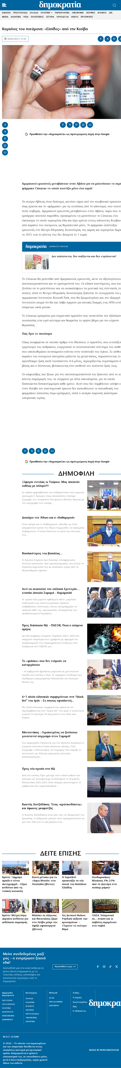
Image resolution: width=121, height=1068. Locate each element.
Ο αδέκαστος (79, 1011)
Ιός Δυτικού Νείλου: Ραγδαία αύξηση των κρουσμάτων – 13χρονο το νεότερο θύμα (75, 922)
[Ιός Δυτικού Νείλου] (75, 906)
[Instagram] (104, 966)
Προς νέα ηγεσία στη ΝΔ (38, 769)
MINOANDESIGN (109, 1050)
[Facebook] (101, 39)
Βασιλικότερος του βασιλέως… (42, 553)
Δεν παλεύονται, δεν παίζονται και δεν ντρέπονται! (84, 256)
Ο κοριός (77, 998)
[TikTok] (110, 966)
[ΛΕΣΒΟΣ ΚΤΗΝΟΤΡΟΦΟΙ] (45, 906)
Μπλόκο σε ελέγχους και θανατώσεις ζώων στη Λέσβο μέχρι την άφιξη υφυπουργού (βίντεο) (45, 922)
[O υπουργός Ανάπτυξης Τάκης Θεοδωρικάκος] (105, 868)
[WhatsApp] (5, 146)
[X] (107, 39)
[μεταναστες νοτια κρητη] (15, 868)
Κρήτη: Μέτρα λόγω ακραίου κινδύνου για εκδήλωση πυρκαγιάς (15, 919)
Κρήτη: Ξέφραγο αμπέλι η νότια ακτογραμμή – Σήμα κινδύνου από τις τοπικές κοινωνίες (14, 884)
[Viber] (114, 39)
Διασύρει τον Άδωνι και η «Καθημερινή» (48, 517)
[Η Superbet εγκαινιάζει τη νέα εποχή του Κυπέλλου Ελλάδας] (75, 868)
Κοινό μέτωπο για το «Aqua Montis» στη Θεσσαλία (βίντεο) (44, 881)
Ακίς (75, 1007)
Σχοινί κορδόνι (80, 1002)
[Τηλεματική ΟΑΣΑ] (105, 906)
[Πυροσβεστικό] (15, 906)
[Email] (5, 152)
